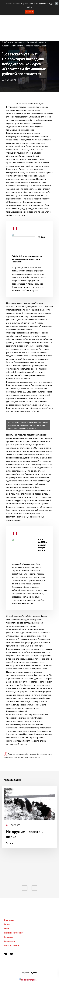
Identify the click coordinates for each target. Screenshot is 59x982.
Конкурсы (8, 937)
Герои (7, 924)
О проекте (9, 920)
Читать (9, 843)
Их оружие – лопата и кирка (25, 834)
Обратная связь (11, 945)
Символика (9, 941)
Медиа (7, 928)
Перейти (29, 11)
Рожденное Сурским (13, 932)
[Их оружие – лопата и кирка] (29, 804)
